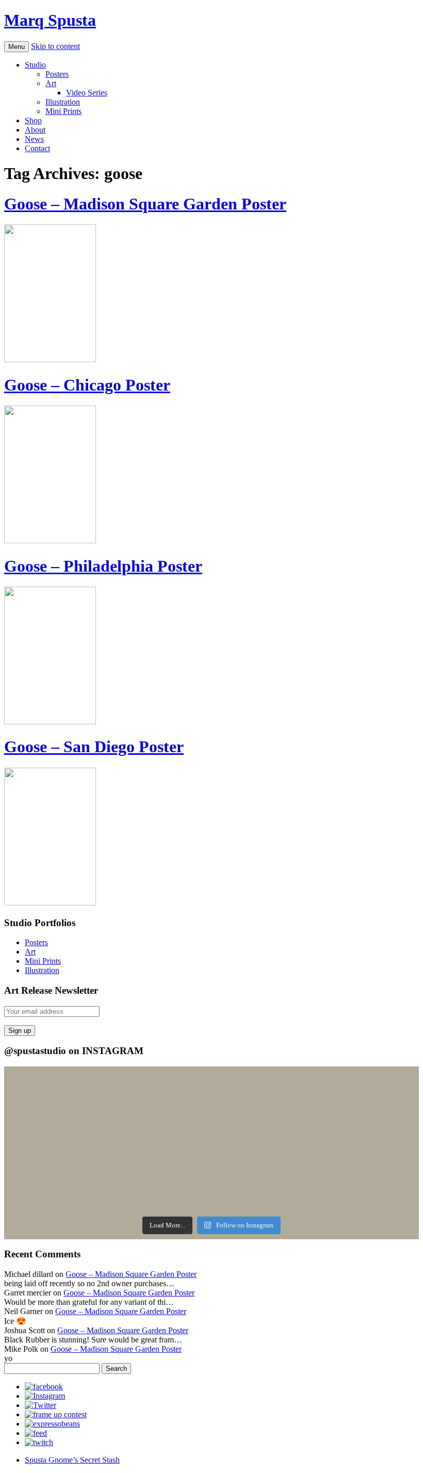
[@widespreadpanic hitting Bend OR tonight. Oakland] (106, 1198)
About (35, 129)
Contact (37, 148)
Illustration (62, 102)
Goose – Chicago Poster (87, 385)
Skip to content (55, 46)
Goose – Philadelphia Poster (103, 566)
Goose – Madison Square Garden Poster (145, 204)
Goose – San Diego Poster (94, 746)
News (34, 139)
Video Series (86, 92)
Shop (33, 120)
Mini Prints (63, 111)
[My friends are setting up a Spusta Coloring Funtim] (316, 1086)
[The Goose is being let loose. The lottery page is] (316, 1198)
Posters (57, 74)
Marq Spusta (50, 20)
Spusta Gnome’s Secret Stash (72, 1459)
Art (50, 83)
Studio (35, 64)
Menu (16, 47)
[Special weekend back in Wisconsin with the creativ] (106, 1128)
